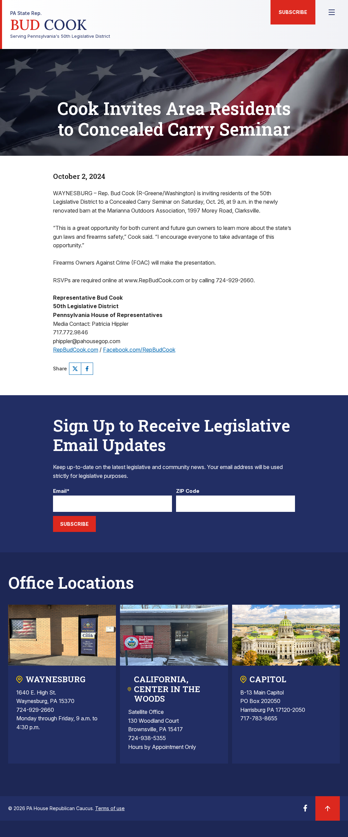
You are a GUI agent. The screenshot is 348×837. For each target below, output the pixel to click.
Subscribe (293, 12)
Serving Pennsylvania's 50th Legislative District (60, 24)
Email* (61, 491)
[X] (75, 369)
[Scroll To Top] (327, 808)
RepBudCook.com (75, 349)
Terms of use (110, 808)
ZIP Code (187, 491)
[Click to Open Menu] (331, 12)
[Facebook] (87, 369)
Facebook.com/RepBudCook (139, 349)
